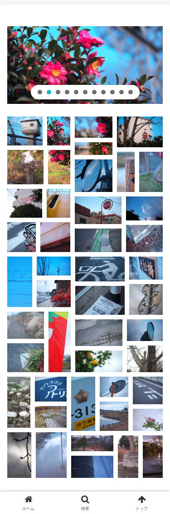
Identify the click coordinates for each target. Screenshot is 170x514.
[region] (85, 65)
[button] (40, 92)
